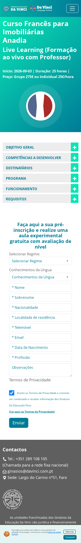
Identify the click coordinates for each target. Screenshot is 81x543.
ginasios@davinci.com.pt (30, 471)
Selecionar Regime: (24, 254)
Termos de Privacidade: (30, 379)
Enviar (19, 423)
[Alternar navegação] (72, 8)
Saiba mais (69, 532)
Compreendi (70, 537)
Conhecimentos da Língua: (30, 269)
